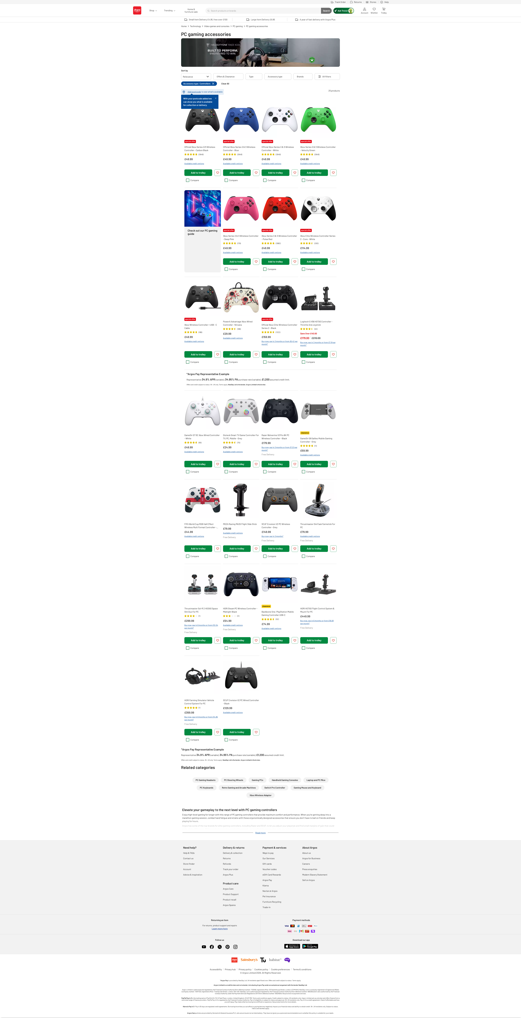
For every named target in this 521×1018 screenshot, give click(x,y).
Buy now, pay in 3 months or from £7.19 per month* (318, 343)
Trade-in (267, 907)
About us (306, 853)
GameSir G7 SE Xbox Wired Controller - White (202, 437)
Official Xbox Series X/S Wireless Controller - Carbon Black (199, 148)
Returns (227, 858)
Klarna (266, 885)
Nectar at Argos (270, 891)
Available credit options (194, 163)
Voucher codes (270, 869)
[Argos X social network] (219, 947)
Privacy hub (230, 969)
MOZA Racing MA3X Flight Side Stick (240, 524)
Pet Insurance (269, 896)
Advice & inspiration (192, 874)
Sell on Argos (308, 880)
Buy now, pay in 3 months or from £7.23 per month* (279, 448)
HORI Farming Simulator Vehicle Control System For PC (199, 702)
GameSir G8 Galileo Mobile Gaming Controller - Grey (316, 440)
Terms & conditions (302, 969)
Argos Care (228, 888)
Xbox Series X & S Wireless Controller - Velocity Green (318, 148)
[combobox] (263, 11)
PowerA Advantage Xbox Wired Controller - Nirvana (237, 323)
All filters (326, 76)
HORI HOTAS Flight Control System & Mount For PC (317, 610)
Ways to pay (268, 853)
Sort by (184, 70)
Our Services (269, 858)
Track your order (230, 869)
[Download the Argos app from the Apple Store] (292, 948)
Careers (306, 863)
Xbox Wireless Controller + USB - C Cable (200, 326)
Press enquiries (309, 869)
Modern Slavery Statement (314, 874)
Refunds (227, 863)
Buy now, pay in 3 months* (272, 536)
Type (251, 76)
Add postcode (194, 91)
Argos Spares (229, 905)
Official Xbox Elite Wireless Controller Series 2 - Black (279, 326)
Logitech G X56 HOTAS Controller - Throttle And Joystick (316, 323)
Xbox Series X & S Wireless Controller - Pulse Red (279, 237)
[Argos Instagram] (235, 947)
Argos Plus (228, 874)
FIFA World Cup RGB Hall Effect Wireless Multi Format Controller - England (200, 526)
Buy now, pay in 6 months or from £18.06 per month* (317, 622)
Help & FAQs (189, 853)
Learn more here (220, 928)
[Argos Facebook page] (212, 947)
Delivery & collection (232, 853)
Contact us (188, 858)
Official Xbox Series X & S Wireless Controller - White (278, 148)
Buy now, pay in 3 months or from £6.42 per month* (280, 342)
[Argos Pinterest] (227, 947)
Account (187, 869)
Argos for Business (311, 858)
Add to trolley (198, 172)
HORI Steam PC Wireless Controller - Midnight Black (240, 610)
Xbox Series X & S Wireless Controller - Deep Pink (240, 237)
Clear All (225, 83)
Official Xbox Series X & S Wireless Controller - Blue (239, 148)
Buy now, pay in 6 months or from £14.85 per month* (201, 718)
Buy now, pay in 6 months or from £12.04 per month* (201, 626)
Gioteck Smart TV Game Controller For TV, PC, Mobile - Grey (241, 437)
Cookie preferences (280, 969)
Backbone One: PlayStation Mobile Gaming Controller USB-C (278, 613)
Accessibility (216, 969)
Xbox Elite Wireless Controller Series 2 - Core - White (317, 237)
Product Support (231, 894)
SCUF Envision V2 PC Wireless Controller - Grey (276, 526)
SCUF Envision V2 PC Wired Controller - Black (241, 702)
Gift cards (267, 863)
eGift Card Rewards (272, 874)
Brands (300, 76)
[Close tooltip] (215, 98)
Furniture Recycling (272, 901)
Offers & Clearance (226, 76)
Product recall (229, 899)
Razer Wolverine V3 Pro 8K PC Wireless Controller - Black (275, 437)
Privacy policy (245, 969)
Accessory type (275, 76)
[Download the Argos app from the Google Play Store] (310, 948)
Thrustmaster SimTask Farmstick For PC (317, 526)
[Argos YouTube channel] (204, 947)
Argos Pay (267, 880)
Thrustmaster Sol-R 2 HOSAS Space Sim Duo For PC (201, 610)
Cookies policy (261, 969)
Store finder (189, 863)
